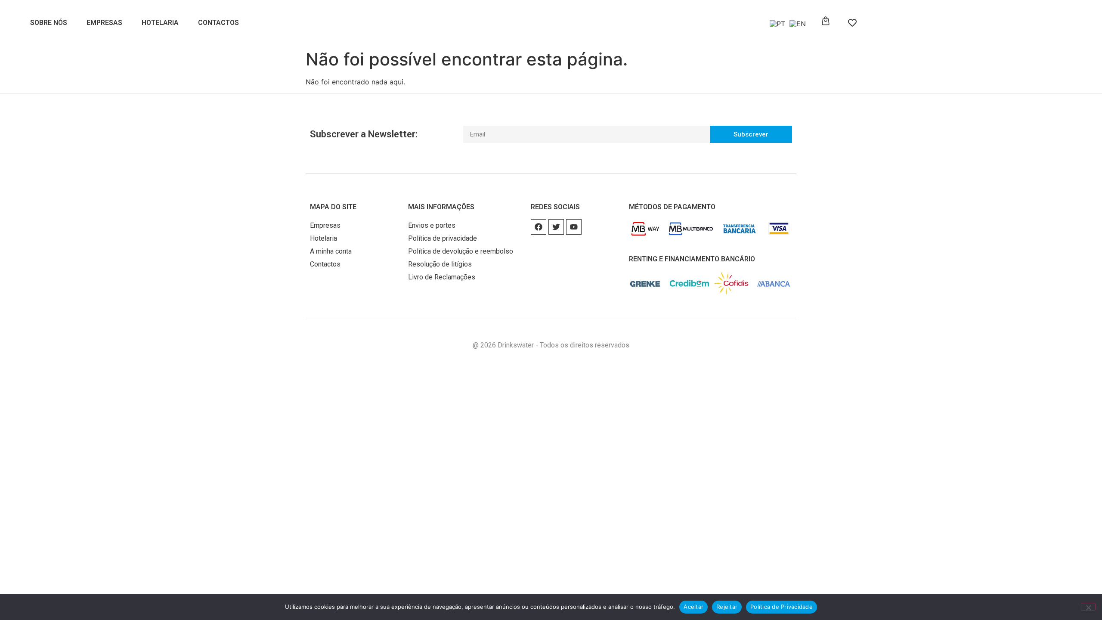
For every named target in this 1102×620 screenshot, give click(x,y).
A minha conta (331, 251)
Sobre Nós (48, 23)
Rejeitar (726, 606)
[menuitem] (775, 23)
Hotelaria (160, 23)
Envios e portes (431, 225)
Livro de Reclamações (441, 277)
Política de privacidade (442, 238)
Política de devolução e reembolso (460, 251)
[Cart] (825, 21)
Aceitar (693, 606)
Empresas (104, 23)
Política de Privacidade (781, 606)
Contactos (218, 23)
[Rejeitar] (1088, 607)
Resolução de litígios (440, 264)
